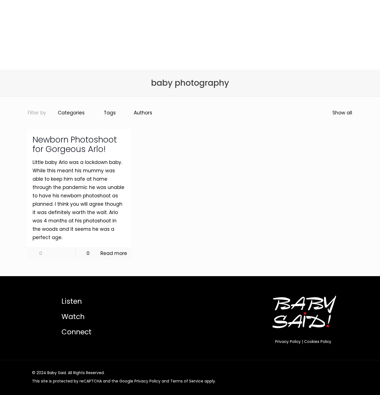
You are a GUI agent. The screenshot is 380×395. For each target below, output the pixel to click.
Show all (342, 112)
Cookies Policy (317, 341)
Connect (76, 332)
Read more (113, 253)
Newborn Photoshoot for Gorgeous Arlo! (75, 144)
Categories (71, 112)
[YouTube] (321, 373)
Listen (71, 301)
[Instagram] (329, 373)
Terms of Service (186, 381)
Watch (73, 316)
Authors (143, 112)
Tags (110, 112)
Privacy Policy (288, 341)
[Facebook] (314, 373)
